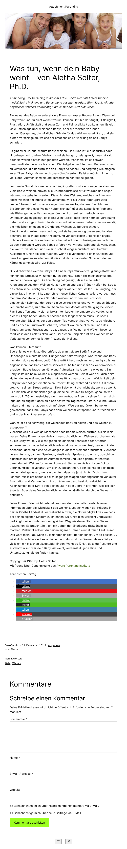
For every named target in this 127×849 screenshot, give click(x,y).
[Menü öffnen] (58, 841)
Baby (8, 663)
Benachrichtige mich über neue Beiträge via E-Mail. (48, 813)
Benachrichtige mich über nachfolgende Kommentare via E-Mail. (56, 805)
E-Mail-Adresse (21, 773)
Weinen (16, 663)
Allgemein (54, 645)
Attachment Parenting (63, 6)
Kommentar (18, 719)
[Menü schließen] (68, 841)
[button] (23, 581)
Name (15, 757)
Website (15, 789)
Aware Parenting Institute (73, 565)
